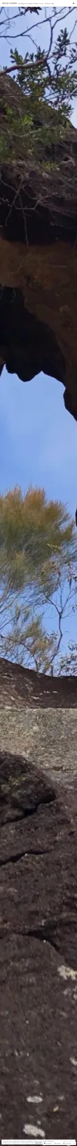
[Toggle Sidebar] (73, 3)
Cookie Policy (38, 1142)
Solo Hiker (9, 3)
